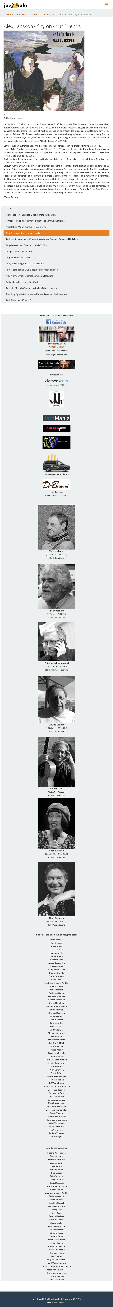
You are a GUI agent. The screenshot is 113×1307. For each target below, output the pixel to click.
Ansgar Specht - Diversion (19, 251)
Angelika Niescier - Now (18, 257)
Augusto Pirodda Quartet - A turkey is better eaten (31, 288)
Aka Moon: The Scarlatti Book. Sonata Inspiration (31, 214)
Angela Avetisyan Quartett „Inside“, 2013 (26, 245)
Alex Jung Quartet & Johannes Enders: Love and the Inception (36, 294)
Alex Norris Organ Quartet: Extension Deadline (29, 275)
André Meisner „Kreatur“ (18, 300)
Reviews (21, 14)
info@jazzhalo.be (52, 1299)
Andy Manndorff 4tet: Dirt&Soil (22, 281)
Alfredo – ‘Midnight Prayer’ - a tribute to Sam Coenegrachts (35, 220)
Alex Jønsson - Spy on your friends (23, 232)
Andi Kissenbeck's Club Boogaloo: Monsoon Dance (32, 269)
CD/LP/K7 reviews (39, 14)
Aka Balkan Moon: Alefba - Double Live (26, 226)
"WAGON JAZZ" (56, 346)
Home (9, 14)
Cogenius (62, 1302)
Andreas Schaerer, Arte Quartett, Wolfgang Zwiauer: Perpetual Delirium (42, 239)
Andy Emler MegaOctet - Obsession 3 (25, 263)
